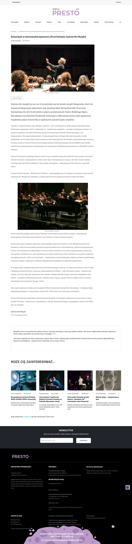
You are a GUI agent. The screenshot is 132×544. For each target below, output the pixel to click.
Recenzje (27, 22)
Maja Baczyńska (44, 393)
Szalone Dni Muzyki (17, 98)
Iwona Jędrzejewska (73, 393)
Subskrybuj (83, 440)
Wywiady (49, 22)
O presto (96, 22)
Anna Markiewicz (101, 393)
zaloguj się (27, 417)
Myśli (59, 22)
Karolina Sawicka (16, 40)
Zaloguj (118, 2)
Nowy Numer (84, 22)
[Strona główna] (66, 12)
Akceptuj (115, 526)
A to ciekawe (71, 22)
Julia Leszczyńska (16, 393)
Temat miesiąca (109, 22)
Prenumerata (16, 2)
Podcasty (38, 22)
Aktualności (14, 22)
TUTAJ (54, 334)
